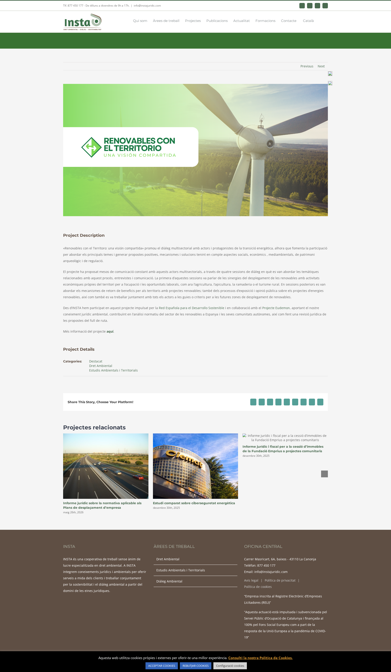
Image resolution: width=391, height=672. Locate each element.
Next (321, 66)
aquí (110, 331)
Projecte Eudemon (276, 308)
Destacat (95, 361)
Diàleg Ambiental (169, 581)
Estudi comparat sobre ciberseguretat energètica (194, 503)
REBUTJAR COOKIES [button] (196, 666)
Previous (306, 66)
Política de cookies (258, 586)
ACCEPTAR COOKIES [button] (161, 666)
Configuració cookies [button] (230, 666)
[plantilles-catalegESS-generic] (330, 82)
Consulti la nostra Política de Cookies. (260, 657)
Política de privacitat (280, 580)
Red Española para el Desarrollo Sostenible (191, 308)
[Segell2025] (330, 73)
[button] (320, 20)
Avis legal (251, 580)
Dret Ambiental (100, 366)
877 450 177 (266, 565)
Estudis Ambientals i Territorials (113, 370)
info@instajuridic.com (147, 5)
